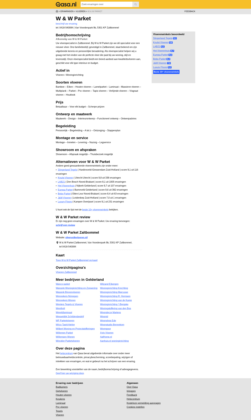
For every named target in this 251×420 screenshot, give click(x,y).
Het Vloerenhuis (161, 50)
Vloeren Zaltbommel (66, 272)
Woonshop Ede (108, 320)
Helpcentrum (133, 399)
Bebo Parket (159, 59)
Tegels (59, 411)
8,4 (168, 59)
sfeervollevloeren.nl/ (76, 237)
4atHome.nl (106, 337)
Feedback (189, 11)
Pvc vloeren (62, 407)
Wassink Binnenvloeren (68, 292)
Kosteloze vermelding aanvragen (144, 403)
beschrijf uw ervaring (66, 23)
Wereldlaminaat (64, 312)
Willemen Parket (64, 333)
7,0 (169, 63)
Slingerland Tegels (162, 38)
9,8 (171, 42)
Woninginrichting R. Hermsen (115, 296)
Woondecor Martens (110, 312)
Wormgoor (105, 328)
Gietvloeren (62, 391)
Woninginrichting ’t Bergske (114, 304)
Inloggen (131, 391)
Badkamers (62, 387)
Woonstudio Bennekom (112, 324)
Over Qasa (132, 387)
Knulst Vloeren (160, 42)
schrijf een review (65, 225)
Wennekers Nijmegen (67, 296)
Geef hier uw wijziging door (70, 373)
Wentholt (60, 308)
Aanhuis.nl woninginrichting (114, 341)
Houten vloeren (64, 395)
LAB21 (156, 46)
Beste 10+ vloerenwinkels (166, 72)
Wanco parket (63, 284)
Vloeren (60, 415)
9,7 (172, 51)
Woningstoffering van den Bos (115, 308)
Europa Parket (160, 55)
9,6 (170, 55)
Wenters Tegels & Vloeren (69, 304)
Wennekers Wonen (66, 300)
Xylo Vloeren (106, 333)
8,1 (162, 47)
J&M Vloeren (159, 63)
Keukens (60, 399)
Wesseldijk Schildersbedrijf (70, 316)
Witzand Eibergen (109, 284)
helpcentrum (66, 353)
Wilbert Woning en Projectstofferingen (75, 328)
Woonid (104, 316)
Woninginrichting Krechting (114, 288)
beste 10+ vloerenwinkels (95, 209)
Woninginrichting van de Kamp (116, 300)
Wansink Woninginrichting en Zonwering (76, 288)
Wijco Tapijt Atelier (65, 324)
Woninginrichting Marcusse (114, 292)
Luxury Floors (160, 67)
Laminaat (60, 403)
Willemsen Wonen (65, 337)
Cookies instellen (136, 407)
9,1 (175, 38)
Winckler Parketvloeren (68, 341)
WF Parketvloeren (65, 320)
